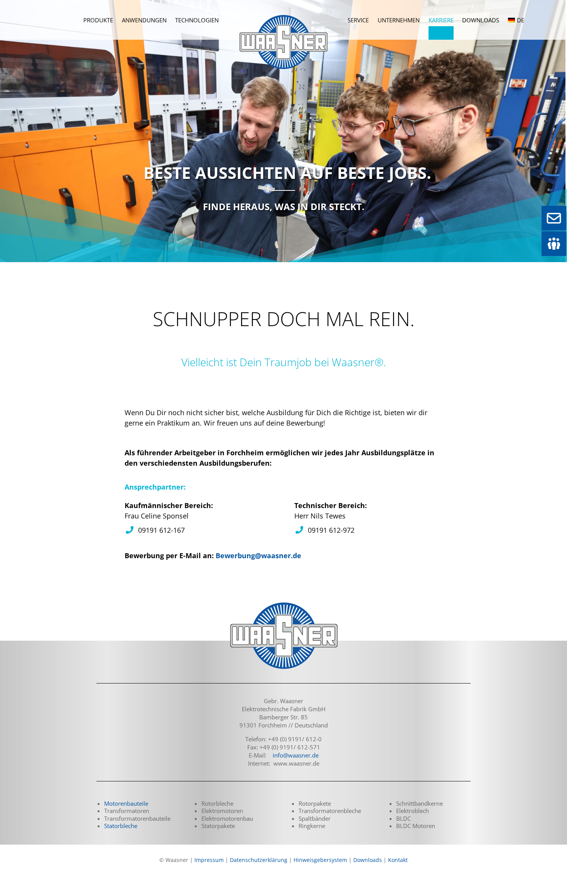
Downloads (367, 860)
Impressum (209, 860)
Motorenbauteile (126, 803)
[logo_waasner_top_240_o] (283, 9)
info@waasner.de (296, 755)
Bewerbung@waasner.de (258, 555)
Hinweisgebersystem (320, 860)
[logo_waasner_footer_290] (283, 603)
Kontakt (398, 860)
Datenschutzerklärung (258, 860)
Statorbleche (120, 826)
